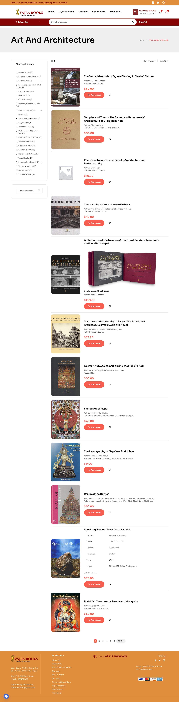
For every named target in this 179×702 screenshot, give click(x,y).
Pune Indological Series (28, 76)
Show (162, 61)
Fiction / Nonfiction (26, 154)
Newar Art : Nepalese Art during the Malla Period (114, 365)
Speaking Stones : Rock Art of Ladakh (107, 529)
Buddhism (22, 81)
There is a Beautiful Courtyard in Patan (107, 204)
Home (142, 40)
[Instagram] (163, 2)
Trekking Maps (24, 141)
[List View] (54, 61)
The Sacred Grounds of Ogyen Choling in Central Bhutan (119, 76)
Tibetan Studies (25, 166)
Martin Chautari (25, 91)
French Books (24, 72)
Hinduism (22, 95)
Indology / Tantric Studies (29, 104)
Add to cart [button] (96, 95)
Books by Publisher (26, 162)
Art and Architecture (27, 118)
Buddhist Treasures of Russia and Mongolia (111, 601)
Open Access (24, 99)
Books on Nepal (25, 110)
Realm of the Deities (96, 494)
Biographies (23, 122)
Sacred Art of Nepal (96, 408)
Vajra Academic (25, 174)
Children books (25, 145)
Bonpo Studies (24, 150)
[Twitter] (158, 2)
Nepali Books (24, 170)
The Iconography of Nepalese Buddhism (109, 451)
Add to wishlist (109, 95)
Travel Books (23, 158)
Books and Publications (28, 137)
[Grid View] (52, 61)
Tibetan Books (24, 127)
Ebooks (21, 114)
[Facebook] (153, 2)
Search (133, 22)
